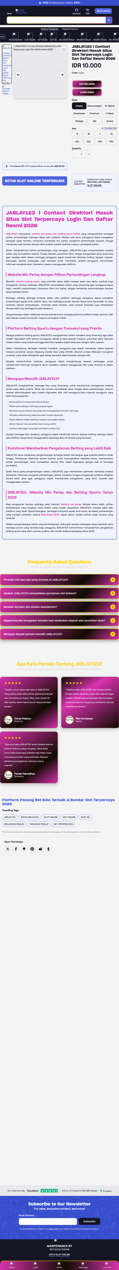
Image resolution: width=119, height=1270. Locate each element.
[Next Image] (62, 75)
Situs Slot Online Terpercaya (35, 181)
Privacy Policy (53, 1229)
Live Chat (107, 1267)
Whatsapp (83, 1267)
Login (35, 1267)
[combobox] (56, 20)
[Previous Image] (18, 75)
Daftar (59, 1267)
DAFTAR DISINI (87, 84)
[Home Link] (24, 11)
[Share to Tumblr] (48, 848)
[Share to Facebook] (15, 848)
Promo (12, 1267)
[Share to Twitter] (7, 848)
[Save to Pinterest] (32, 848)
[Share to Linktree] (24, 848)
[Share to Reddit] (40, 848)
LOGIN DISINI (87, 92)
